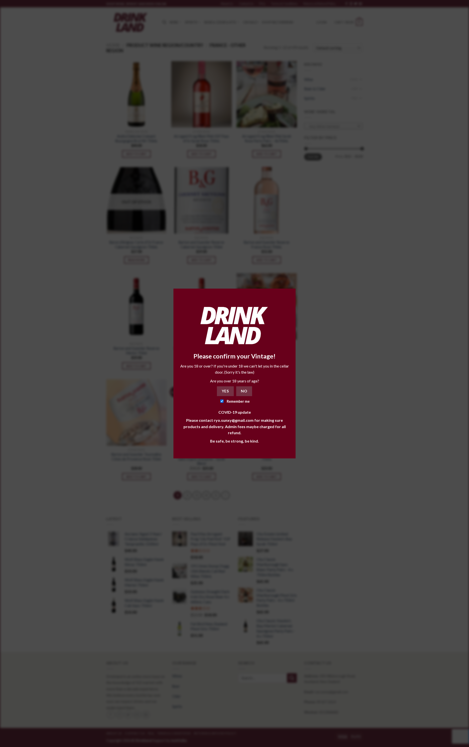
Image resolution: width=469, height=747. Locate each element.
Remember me (238, 401)
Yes (225, 391)
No (244, 391)
